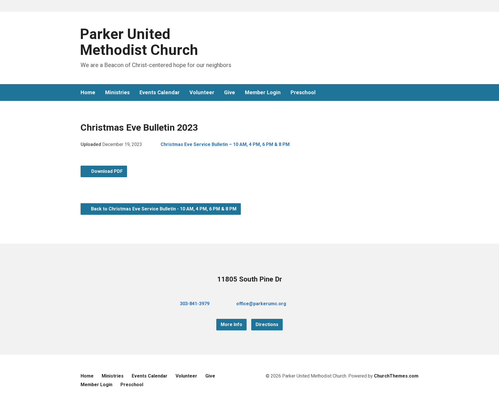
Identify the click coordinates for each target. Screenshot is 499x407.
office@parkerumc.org (261, 303)
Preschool (303, 92)
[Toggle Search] (83, 6)
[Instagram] (416, 92)
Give (229, 92)
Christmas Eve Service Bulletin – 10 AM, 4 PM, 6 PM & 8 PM (225, 144)
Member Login (263, 92)
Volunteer (201, 92)
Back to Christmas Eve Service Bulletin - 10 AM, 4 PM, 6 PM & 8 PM (163, 209)
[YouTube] (407, 92)
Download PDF (106, 171)
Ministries (117, 92)
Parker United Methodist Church (139, 42)
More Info (231, 324)
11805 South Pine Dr (249, 279)
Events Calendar (159, 92)
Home (88, 92)
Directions (267, 324)
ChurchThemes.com (396, 376)
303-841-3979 (194, 303)
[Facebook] (397, 92)
